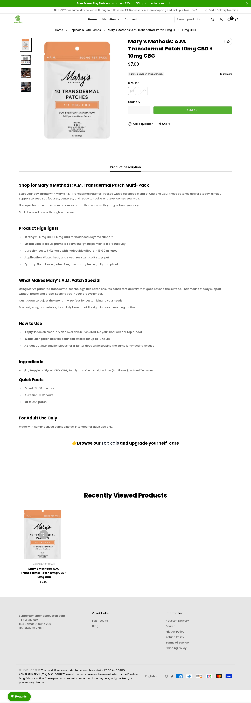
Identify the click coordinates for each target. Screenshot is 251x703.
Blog (95, 626)
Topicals (110, 443)
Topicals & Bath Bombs (85, 30)
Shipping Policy (176, 648)
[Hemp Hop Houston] (18, 19)
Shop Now (109, 19)
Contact (130, 19)
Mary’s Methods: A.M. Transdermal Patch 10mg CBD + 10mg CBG (44, 573)
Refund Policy (175, 637)
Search (170, 626)
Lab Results (100, 621)
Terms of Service (177, 643)
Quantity (134, 102)
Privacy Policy (175, 632)
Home (92, 19)
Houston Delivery (177, 621)
